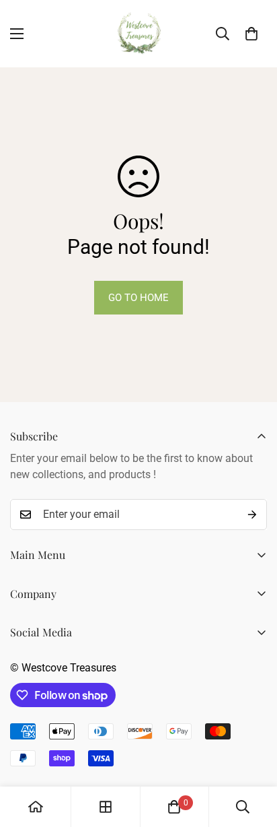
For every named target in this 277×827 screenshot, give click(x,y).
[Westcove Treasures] (138, 33)
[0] (251, 33)
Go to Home (138, 298)
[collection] (105, 807)
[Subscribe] (252, 514)
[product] (36, 807)
